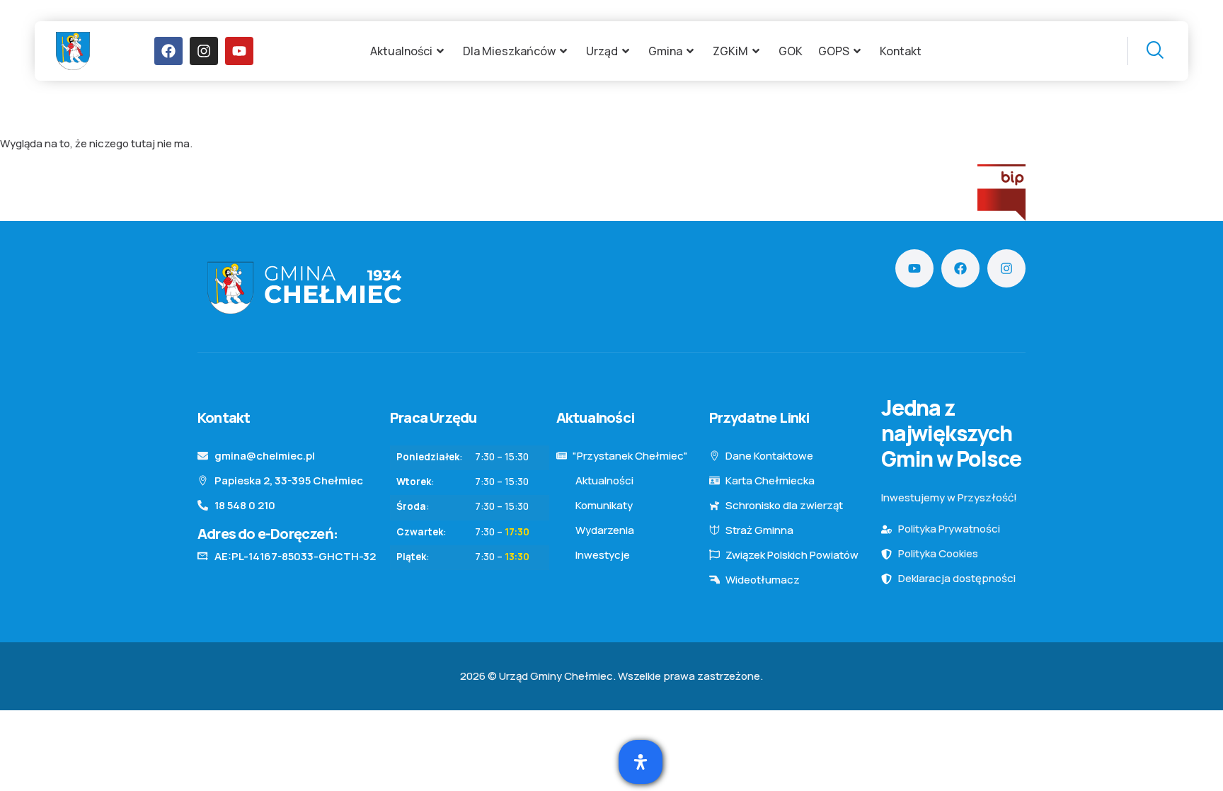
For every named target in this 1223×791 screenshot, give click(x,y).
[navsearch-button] (1145, 51)
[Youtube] (239, 51)
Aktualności (401, 51)
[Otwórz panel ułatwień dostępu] (640, 762)
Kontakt (900, 51)
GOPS (833, 51)
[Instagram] (204, 51)
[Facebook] (168, 51)
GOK (791, 51)
